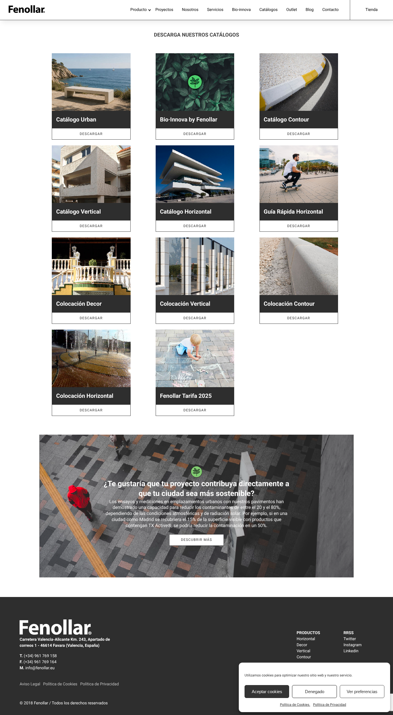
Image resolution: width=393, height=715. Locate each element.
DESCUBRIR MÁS (196, 540)
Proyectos (164, 9)
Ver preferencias (362, 691)
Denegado (314, 691)
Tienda (371, 9)
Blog (310, 9)
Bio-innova (241, 9)
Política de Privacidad (329, 705)
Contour (304, 657)
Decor (302, 645)
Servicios (215, 9)
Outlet (291, 9)
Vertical (303, 651)
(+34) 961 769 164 (40, 662)
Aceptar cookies (267, 691)
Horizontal (306, 639)
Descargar (91, 134)
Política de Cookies (60, 684)
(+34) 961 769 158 (40, 656)
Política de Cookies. (295, 705)
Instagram (353, 645)
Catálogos (269, 9)
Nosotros (190, 9)
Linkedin (351, 651)
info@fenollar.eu (40, 668)
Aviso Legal (30, 684)
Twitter (350, 639)
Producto (138, 9)
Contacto (330, 9)
